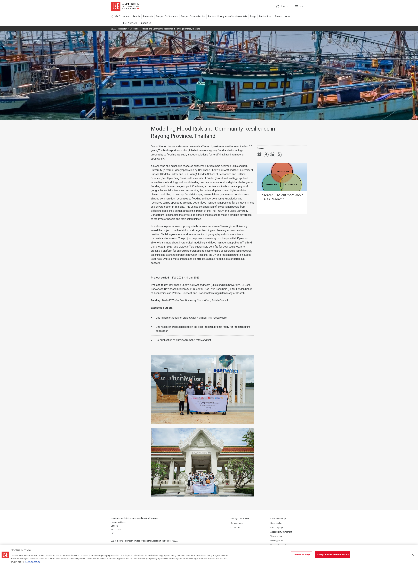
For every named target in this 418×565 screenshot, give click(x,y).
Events (278, 16)
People (136, 16)
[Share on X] (279, 154)
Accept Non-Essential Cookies (333, 554)
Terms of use (276, 536)
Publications (265, 16)
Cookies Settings (278, 519)
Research (148, 16)
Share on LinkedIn (272, 154)
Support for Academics (193, 16)
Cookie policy (276, 523)
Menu (302, 6)
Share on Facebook (266, 154)
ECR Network (130, 23)
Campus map (236, 523)
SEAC (117, 16)
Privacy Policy (32, 561)
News (287, 16)
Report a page (276, 527)
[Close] (412, 554)
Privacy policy (276, 541)
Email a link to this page (259, 154)
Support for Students (167, 16)
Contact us (236, 527)
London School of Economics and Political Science (125, 6)
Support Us (145, 23)
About (126, 16)
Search (284, 6)
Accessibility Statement (281, 532)
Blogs (253, 16)
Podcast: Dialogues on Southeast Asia (227, 16)
